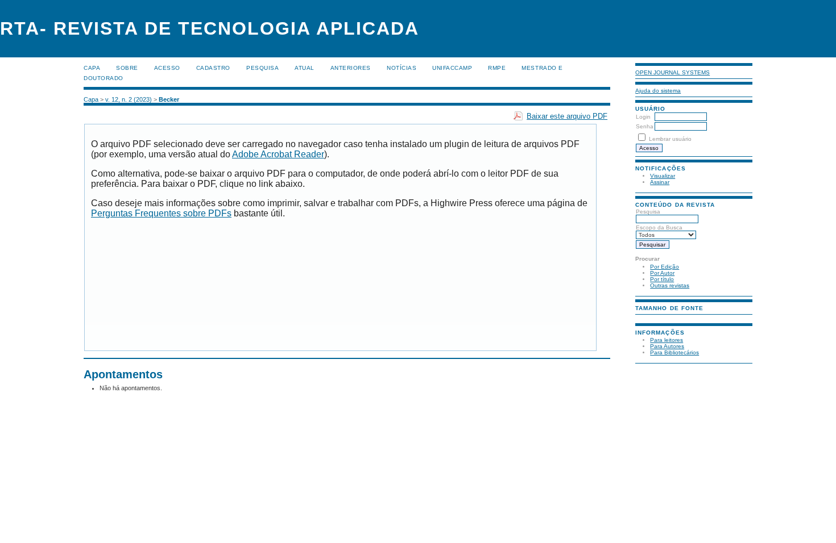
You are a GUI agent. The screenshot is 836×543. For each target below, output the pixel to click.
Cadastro (213, 68)
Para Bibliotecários (674, 352)
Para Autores (667, 346)
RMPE (497, 68)
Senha (644, 126)
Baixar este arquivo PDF (567, 116)
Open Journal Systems (672, 72)
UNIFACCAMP (452, 68)
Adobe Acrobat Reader (278, 154)
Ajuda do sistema (658, 90)
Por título (662, 279)
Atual (304, 68)
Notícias (401, 68)
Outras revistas (669, 285)
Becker (169, 99)
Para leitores (666, 340)
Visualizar (662, 176)
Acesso (167, 68)
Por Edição (664, 267)
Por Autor (662, 273)
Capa (92, 68)
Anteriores (350, 68)
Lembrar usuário (670, 139)
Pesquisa (648, 211)
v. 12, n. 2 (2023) (128, 99)
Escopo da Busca (659, 227)
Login (643, 117)
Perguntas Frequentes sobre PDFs (161, 213)
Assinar (659, 182)
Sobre (127, 68)
